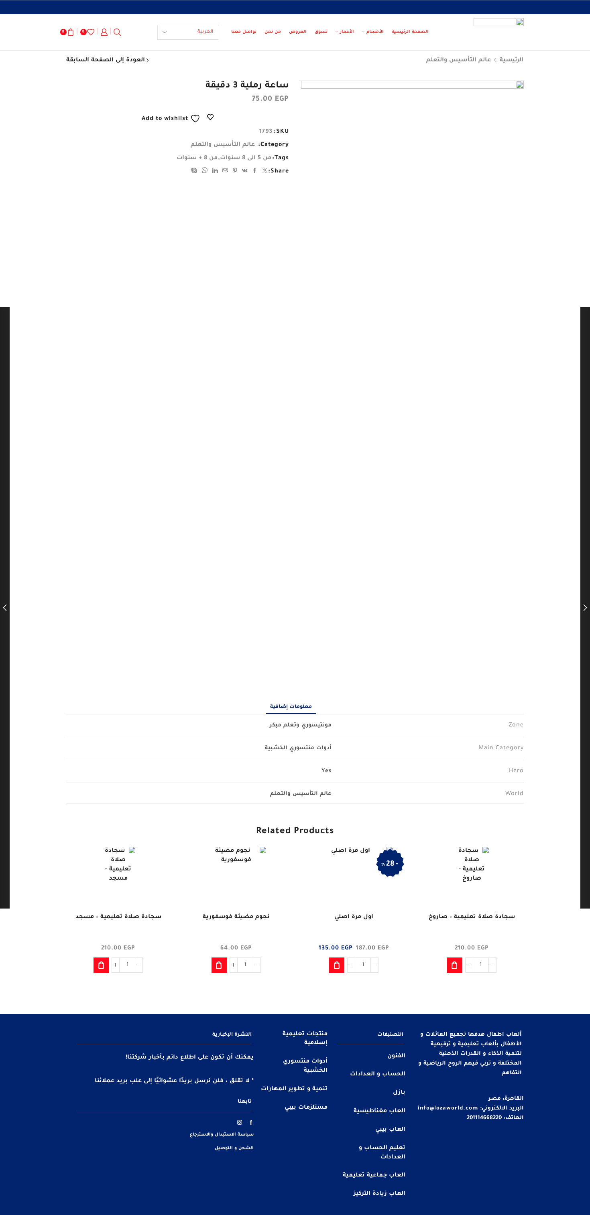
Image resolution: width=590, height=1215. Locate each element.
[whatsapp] (204, 172)
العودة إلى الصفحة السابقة (105, 60)
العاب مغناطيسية (379, 1111)
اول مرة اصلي (353, 917)
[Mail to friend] (225, 172)
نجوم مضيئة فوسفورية (236, 917)
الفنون (396, 1056)
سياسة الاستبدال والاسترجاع (222, 1134)
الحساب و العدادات (377, 1074)
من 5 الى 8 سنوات (245, 158)
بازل (399, 1093)
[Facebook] (255, 172)
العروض (298, 32)
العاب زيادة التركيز (379, 1194)
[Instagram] (239, 1122)
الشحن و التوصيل (234, 1148)
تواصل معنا (243, 32)
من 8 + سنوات (197, 158)
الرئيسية (511, 60)
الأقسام (375, 32)
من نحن (272, 32)
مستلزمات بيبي (306, 1108)
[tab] (291, 707)
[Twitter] (264, 172)
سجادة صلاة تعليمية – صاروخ (472, 917)
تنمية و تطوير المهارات (294, 1089)
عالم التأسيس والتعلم (458, 60)
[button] (454, 965)
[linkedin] (215, 172)
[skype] (195, 172)
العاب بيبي (390, 1130)
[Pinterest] (235, 172)
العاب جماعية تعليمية (374, 1175)
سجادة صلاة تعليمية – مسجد (118, 917)
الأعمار (347, 32)
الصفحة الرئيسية (410, 32)
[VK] (245, 172)
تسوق (321, 32)
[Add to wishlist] (511, 863)
